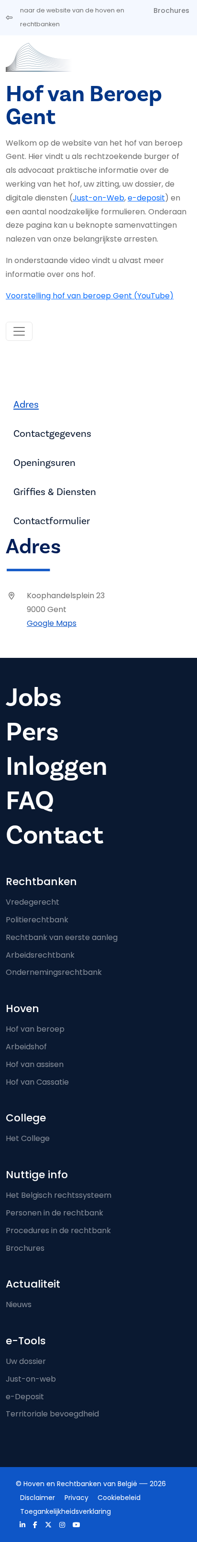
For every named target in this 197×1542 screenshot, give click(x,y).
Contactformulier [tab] (51, 521)
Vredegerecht (32, 902)
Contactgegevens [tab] (52, 433)
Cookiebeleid (119, 1497)
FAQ (30, 801)
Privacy (76, 1497)
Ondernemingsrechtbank (54, 972)
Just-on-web (31, 1378)
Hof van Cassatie (37, 1082)
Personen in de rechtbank (54, 1212)
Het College (28, 1138)
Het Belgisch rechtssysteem (58, 1195)
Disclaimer (37, 1497)
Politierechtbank (37, 919)
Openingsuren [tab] (44, 462)
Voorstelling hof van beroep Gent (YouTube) (90, 295)
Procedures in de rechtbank (58, 1230)
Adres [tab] (26, 404)
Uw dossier (26, 1361)
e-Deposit (25, 1396)
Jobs (34, 698)
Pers (32, 732)
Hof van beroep (35, 1029)
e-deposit (146, 197)
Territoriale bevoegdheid (52, 1413)
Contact (54, 835)
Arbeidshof (26, 1046)
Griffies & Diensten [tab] (54, 492)
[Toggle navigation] (19, 331)
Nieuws (19, 1304)
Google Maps (52, 623)
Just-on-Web (98, 197)
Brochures (171, 10)
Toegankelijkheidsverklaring (65, 1511)
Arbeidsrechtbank (40, 955)
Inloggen (57, 766)
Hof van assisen (35, 1064)
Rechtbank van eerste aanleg (62, 937)
